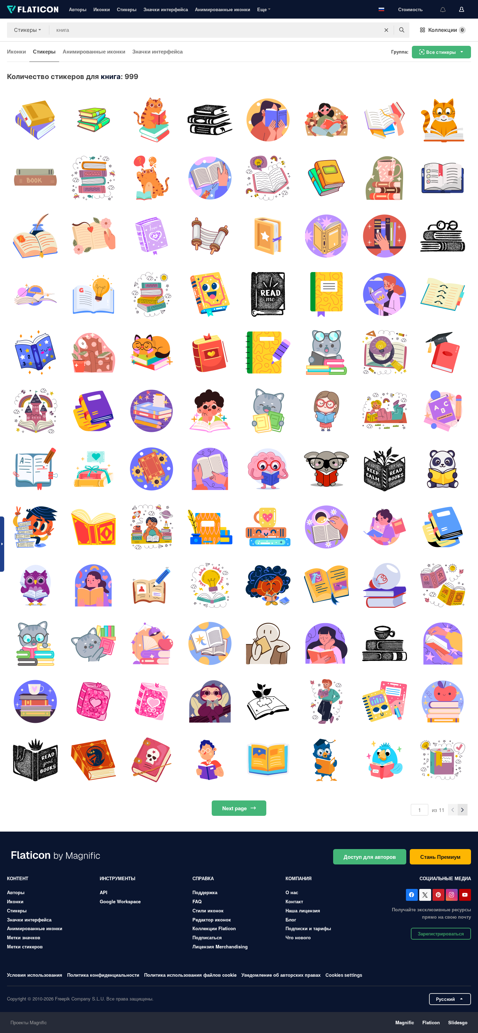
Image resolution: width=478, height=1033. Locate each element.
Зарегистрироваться (441, 933)
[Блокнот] (326, 294)
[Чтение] (443, 120)
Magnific (404, 1022)
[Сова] (35, 585)
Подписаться (207, 937)
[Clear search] (386, 30)
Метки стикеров (25, 946)
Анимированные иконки (222, 9)
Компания (298, 878)
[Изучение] (35, 469)
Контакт (294, 901)
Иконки (101, 9)
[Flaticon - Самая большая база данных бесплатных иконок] (32, 9)
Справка (203, 878)
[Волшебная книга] (210, 294)
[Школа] (384, 352)
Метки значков (23, 937)
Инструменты (117, 878)
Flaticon (431, 1022)
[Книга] (93, 120)
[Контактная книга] (443, 294)
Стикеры (126, 9)
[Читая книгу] (210, 120)
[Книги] (35, 120)
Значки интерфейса (165, 9)
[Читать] (268, 643)
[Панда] (443, 469)
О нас (292, 892)
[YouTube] (465, 895)
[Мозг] (268, 469)
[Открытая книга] (152, 178)
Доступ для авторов (370, 857)
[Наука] (35, 294)
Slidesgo (458, 1022)
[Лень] (210, 701)
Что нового (298, 937)
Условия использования (34, 974)
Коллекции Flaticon (214, 928)
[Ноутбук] (152, 585)
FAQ (197, 901)
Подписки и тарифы (308, 928)
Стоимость (410, 9)
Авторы (77, 9)
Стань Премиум (440, 857)
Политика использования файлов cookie (190, 974)
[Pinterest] (438, 895)
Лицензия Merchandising (220, 946)
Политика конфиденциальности (103, 974)
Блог (291, 919)
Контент (17, 878)
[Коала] (326, 469)
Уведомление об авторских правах (281, 974)
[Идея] (210, 585)
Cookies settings (343, 975)
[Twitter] (425, 895)
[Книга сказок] (326, 585)
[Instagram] (452, 895)
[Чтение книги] (210, 760)
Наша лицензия (303, 910)
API (103, 892)
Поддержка (204, 892)
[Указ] (210, 236)
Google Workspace (120, 901)
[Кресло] (93, 352)
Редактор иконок (211, 919)
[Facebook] (412, 895)
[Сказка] (35, 411)
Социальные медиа (445, 878)
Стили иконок (208, 910)
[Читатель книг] (384, 760)
